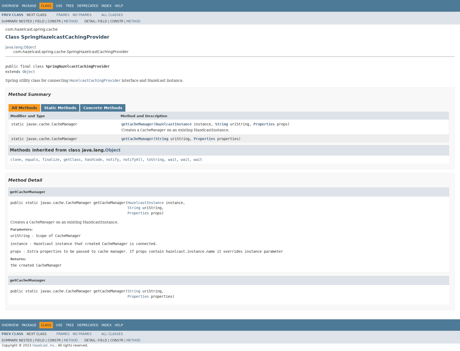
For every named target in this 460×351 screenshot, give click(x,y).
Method (71, 21)
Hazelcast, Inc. (44, 345)
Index (106, 6)
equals (31, 159)
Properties (264, 124)
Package (29, 6)
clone (15, 159)
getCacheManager (137, 124)
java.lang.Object (20, 47)
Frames (62, 15)
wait (172, 159)
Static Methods (60, 108)
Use (59, 6)
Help (119, 6)
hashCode (93, 159)
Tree (70, 6)
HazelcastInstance (173, 124)
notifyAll (132, 159)
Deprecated (87, 6)
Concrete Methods (102, 108)
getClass (72, 159)
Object (28, 72)
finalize (50, 159)
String (221, 124)
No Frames (82, 15)
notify (112, 159)
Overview (10, 6)
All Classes (112, 15)
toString (155, 159)
